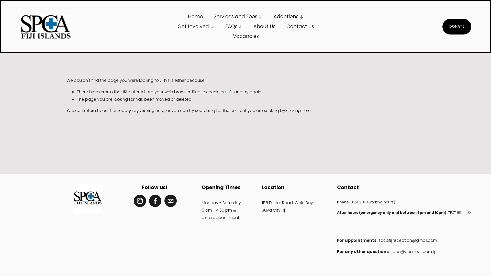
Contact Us (300, 26)
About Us (264, 26)
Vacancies (246, 36)
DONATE (456, 26)
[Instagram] (140, 201)
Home (195, 16)
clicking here (152, 110)
